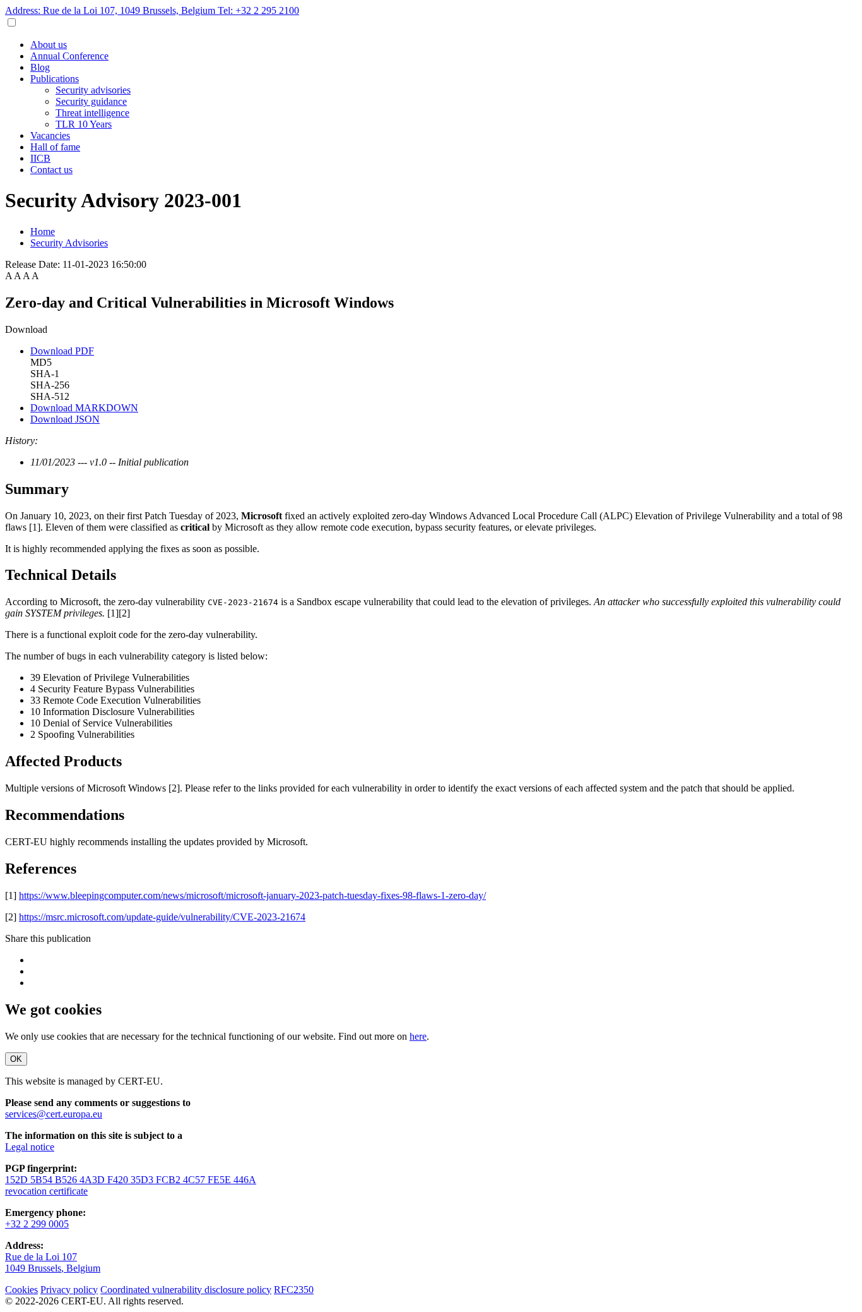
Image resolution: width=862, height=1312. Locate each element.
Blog (40, 67)
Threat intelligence (92, 112)
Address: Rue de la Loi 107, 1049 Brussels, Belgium (111, 10)
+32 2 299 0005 (37, 1224)
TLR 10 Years (84, 124)
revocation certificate (46, 1191)
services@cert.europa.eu (53, 1114)
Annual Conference (69, 56)
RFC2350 (294, 1289)
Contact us (51, 169)
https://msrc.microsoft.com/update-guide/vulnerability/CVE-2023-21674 (162, 917)
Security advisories (93, 90)
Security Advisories (69, 243)
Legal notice (29, 1146)
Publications (54, 78)
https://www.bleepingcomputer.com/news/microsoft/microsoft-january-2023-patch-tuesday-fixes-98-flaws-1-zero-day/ (252, 895)
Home (42, 231)
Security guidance (91, 101)
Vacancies (50, 135)
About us (48, 44)
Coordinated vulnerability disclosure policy (185, 1289)
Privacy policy (69, 1289)
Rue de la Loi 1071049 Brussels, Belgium (52, 1262)
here (418, 1036)
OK (16, 1059)
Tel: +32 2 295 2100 (258, 10)
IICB (40, 158)
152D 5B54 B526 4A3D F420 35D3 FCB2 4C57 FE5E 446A (130, 1179)
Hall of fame (55, 146)
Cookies (21, 1289)
